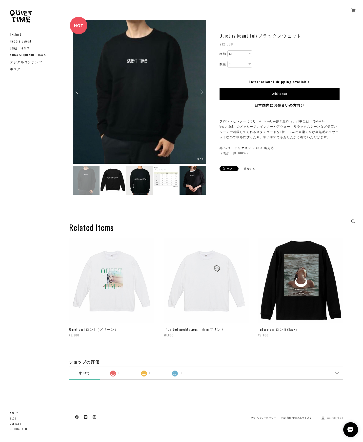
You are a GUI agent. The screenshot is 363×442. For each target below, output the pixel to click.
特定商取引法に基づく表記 (297, 417)
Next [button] (201, 91)
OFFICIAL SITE (19, 429)
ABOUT (14, 413)
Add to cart (279, 93)
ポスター (17, 68)
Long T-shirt (20, 48)
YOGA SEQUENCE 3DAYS (28, 55)
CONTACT (15, 423)
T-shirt (15, 34)
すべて (84, 373)
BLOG (13, 418)
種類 (223, 54)
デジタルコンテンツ (26, 62)
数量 (223, 64)
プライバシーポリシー (263, 417)
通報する (249, 168)
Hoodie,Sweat (20, 41)
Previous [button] (78, 91)
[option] (119, 92)
